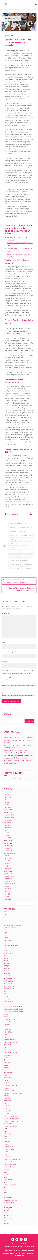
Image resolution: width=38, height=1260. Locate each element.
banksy (6, 938)
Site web (4, 661)
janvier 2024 (8, 873)
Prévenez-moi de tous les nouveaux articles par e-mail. (18, 695)
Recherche (29, 721)
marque (27, 540)
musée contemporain (11, 1116)
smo (5, 1192)
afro (5, 922)
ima (5, 1037)
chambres (7, 963)
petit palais (7, 1141)
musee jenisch (8, 1124)
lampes (6, 1068)
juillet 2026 (7, 797)
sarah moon (8, 1180)
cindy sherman (9, 971)
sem (5, 1187)
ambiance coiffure (10, 927)
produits (12, 548)
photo (6, 1152)
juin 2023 (7, 891)
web (5, 1220)
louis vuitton (8, 1078)
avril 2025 (7, 835)
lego (5, 1070)
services (30, 552)
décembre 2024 (9, 846)
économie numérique (24, 527)
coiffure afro (8, 984)
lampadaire (7, 1062)
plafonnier (7, 1157)
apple (5, 933)
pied (5, 1154)
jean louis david (9, 1050)
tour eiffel (7, 1205)
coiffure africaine (9, 981)
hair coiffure (8, 1032)
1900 (5, 915)
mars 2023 (7, 899)
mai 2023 (7, 894)
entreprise (13, 531)
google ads (22, 531)
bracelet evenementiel (11, 945)
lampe (6, 1065)
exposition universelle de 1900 (14, 1012)
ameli (5, 930)
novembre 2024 (9, 848)
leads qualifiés (14, 535)
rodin (5, 1172)
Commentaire (6, 613)
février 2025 (8, 840)
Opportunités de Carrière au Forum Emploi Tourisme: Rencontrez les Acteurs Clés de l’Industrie (18, 740)
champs (6, 966)
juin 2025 (7, 830)
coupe (6, 991)
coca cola (7, 973)
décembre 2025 (9, 815)
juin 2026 (7, 800)
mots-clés (25, 544)
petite (6, 1144)
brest (5, 948)
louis (5, 1075)
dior (5, 1004)
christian (7, 968)
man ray (6, 1096)
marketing (7, 1098)
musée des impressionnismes (14, 1121)
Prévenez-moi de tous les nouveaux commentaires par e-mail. (19, 687)
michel (6, 1103)
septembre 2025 (9, 823)
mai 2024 (7, 863)
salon (5, 1177)
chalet (6, 958)
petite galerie (8, 1147)
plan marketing (9, 1162)
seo (24, 552)
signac (6, 1190)
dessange (7, 999)
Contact (23, 1244)
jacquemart (7, 1045)
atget (5, 935)
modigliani (7, 1106)
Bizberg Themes (19, 1255)
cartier (6, 950)
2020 (5, 917)
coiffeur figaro (8, 976)
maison (6, 1088)
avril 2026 (7, 805)
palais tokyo (8, 1134)
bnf (5, 943)
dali (5, 994)
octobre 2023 (8, 881)
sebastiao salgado (10, 1185)
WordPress (21, 1253)
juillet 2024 (7, 858)
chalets (6, 961)
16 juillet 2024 (9, 35)
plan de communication (12, 1159)
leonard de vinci (9, 1073)
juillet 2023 (7, 889)
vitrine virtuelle (27, 568)
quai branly (7, 1167)
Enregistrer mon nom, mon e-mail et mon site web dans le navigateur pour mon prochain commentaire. (19, 672)
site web (27, 556)
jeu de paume (8, 1055)
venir (5, 1213)
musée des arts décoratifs (12, 1119)
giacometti (7, 1022)
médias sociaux (14, 544)
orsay (5, 1131)
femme (6, 1014)
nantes (6, 1129)
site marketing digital (16, 556)
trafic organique (27, 564)
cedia (5, 956)
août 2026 (7, 795)
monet (6, 1108)
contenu (12, 527)
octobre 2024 (8, 851)
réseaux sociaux (14, 552)
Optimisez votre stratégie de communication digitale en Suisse (14, 581)
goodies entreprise (10, 1027)
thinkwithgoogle (9, 1203)
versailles (7, 1215)
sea (5, 1182)
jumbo (6, 1057)
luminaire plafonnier (11, 1085)
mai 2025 (7, 833)
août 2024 (7, 856)
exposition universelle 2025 (13, 1006)
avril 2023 (7, 896)
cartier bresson (9, 953)
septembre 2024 (9, 853)
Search (7, 714)
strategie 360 (8, 1197)
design (6, 996)
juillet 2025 (7, 828)
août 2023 (7, 886)
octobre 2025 (8, 820)
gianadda (7, 1024)
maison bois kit (9, 1090)
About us (14, 1244)
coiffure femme (9, 986)
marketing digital (26, 535)
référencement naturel (24, 548)
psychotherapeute (10, 1164)
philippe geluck (9, 1149)
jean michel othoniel (11, 1052)
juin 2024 (7, 861)
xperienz (7, 1223)
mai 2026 (7, 802)
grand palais (8, 1029)
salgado (6, 1175)
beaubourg (7, 940)
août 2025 (7, 825)
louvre (6, 1080)
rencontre (7, 1169)
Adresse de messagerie (9, 652)
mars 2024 (7, 868)
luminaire (7, 1083)
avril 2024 (7, 866)
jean (5, 1047)
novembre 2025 (9, 818)
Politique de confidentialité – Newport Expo (19, 1246)
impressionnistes (9, 1040)
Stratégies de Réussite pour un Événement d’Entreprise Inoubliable (20, 589)
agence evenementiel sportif (13, 925)
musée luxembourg (10, 1126)
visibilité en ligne (14, 568)
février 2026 (8, 810)
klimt (5, 1060)
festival (6, 1017)
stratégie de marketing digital (18, 560)
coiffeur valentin (9, 978)
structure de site (14, 564)
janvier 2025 (8, 843)
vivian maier (8, 1218)
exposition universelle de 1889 (14, 1009)
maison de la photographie (13, 1093)
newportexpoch (12, 514)
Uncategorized (8, 1208)
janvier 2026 (8, 812)
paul (5, 1136)
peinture (7, 1139)
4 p (5, 920)
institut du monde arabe (12, 1042)
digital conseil (8, 1001)
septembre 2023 (9, 884)
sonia (5, 1195)
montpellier (8, 1111)
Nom (4, 642)
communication (9, 989)
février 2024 (8, 871)
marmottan (7, 1101)
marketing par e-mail (16, 540)
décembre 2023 (9, 876)
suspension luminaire (11, 1200)
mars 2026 (7, 807)
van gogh (7, 1210)
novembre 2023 (9, 879)
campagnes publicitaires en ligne (19, 523)
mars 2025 (7, 838)
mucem (6, 1113)
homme (6, 1034)
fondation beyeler (10, 1019)
